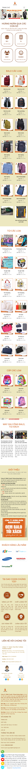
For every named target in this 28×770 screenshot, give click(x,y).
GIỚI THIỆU (14, 469)
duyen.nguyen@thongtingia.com (13, 661)
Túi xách (21, 314)
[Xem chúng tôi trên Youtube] (2, 759)
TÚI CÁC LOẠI (14, 231)
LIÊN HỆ (3, 730)
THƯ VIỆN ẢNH (5, 727)
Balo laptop (7, 154)
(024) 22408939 (12, 656)
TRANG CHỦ (6, 7)
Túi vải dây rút (7, 314)
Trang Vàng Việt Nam (17, 767)
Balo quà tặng (21, 111)
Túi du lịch (7, 358)
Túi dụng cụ (21, 336)
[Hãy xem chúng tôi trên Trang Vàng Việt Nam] (2, 763)
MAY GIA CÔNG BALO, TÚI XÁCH (14, 425)
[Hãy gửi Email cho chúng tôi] (2, 767)
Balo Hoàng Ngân (21, 176)
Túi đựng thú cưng (7, 249)
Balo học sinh (7, 89)
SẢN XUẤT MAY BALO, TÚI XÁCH (9, 724)
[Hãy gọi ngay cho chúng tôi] (2, 751)
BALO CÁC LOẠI (14, 71)
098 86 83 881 (10, 659)
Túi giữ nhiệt (7, 271)
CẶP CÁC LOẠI (14, 370)
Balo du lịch (7, 133)
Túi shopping (7, 292)
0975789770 (21, 677)
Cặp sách (7, 388)
